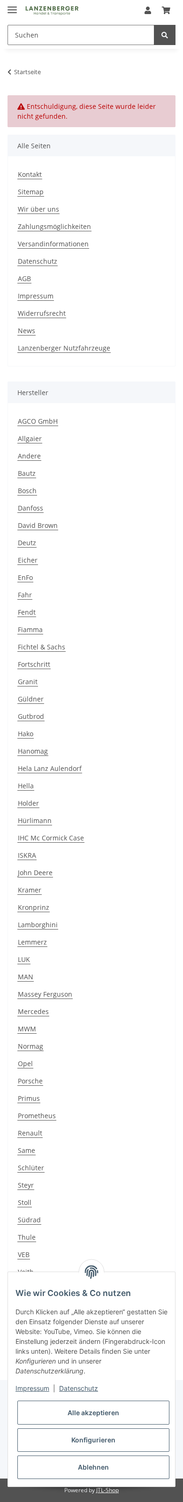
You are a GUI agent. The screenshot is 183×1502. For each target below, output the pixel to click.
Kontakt (30, 174)
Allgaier (30, 438)
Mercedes (33, 1011)
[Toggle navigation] (12, 6)
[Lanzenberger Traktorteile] (51, 10)
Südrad (29, 1219)
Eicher (28, 560)
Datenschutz (37, 261)
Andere (29, 455)
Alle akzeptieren (93, 1413)
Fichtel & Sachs (41, 646)
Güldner (31, 698)
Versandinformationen (53, 243)
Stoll (24, 1202)
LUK (24, 959)
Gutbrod (31, 716)
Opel (25, 1063)
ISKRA (27, 855)
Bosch (27, 490)
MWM (27, 1028)
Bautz (27, 473)
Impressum (35, 295)
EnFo (25, 577)
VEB (24, 1254)
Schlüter (31, 1167)
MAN (25, 976)
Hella (26, 785)
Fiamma (30, 629)
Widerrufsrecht (42, 313)
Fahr (25, 594)
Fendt (27, 612)
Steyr (26, 1185)
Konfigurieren (93, 1440)
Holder (28, 803)
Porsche (30, 1080)
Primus (29, 1098)
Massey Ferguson (45, 994)
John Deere (35, 872)
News (26, 330)
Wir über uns (38, 209)
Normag (30, 1046)
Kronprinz (33, 907)
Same (26, 1150)
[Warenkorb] (166, 10)
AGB (24, 278)
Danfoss (30, 507)
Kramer (29, 889)
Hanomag (33, 751)
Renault (30, 1132)
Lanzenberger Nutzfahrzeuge (64, 347)
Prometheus (37, 1115)
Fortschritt (34, 664)
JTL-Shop (107, 1490)
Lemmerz (32, 942)
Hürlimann (35, 820)
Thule (27, 1237)
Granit (28, 681)
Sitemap (31, 191)
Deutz (27, 542)
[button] (147, 10)
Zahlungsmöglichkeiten (54, 226)
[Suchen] (164, 35)
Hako (25, 733)
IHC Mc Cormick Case (51, 837)
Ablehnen (93, 1467)
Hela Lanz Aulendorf (50, 768)
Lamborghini (38, 924)
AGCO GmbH (38, 421)
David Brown (38, 525)
